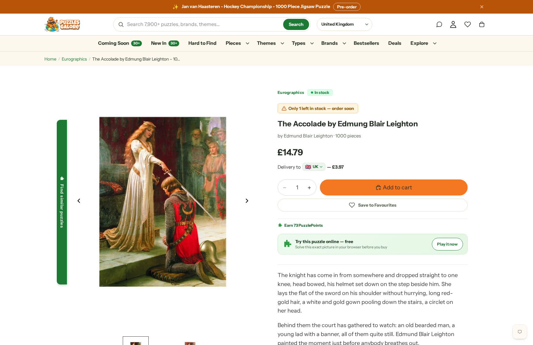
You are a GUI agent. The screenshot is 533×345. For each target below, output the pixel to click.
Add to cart (397, 187)
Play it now (447, 244)
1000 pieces (348, 136)
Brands (329, 43)
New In (164, 43)
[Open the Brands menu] (344, 43)
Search (296, 24)
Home (50, 59)
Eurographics (74, 59)
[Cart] (482, 24)
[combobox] (203, 24)
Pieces (233, 43)
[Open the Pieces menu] (247, 43)
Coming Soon (119, 43)
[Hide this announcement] (482, 7)
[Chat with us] (439, 24)
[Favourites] (467, 24)
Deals (394, 43)
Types (298, 43)
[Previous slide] (77, 202)
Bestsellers (366, 43)
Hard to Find (202, 43)
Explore (419, 43)
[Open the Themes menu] (282, 43)
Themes (266, 43)
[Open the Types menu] (311, 43)
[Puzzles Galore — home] (62, 24)
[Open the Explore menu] (434, 43)
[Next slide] (248, 202)
